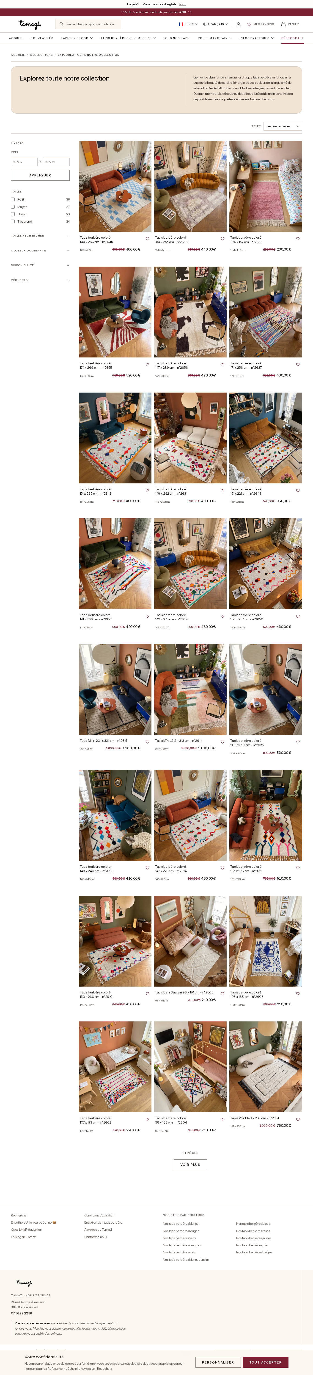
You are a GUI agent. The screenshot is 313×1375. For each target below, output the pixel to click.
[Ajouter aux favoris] (147, 239)
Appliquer (40, 175)
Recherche (19, 1215)
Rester (182, 4)
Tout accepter (265, 1362)
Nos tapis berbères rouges (181, 1231)
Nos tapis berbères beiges (254, 1252)
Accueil (16, 38)
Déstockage (292, 38)
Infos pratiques (254, 38)
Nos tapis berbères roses (253, 1231)
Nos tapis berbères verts (179, 1238)
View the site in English (159, 4)
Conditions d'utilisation (99, 1215)
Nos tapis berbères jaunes (253, 1238)
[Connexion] (238, 24)
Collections (41, 54)
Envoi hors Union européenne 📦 (33, 1222)
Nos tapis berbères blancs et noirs (186, 1260)
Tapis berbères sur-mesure (125, 38)
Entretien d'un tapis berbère (103, 1222)
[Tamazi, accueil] (30, 24)
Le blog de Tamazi (23, 1237)
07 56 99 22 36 (21, 1313)
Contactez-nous (95, 1237)
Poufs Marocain (213, 38)
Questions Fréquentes (26, 1229)
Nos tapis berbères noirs (179, 1252)
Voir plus (190, 1165)
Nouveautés (42, 38)
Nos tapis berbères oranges (181, 1245)
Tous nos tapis (177, 38)
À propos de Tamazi (98, 1229)
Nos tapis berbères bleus (253, 1224)
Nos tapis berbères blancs (180, 1224)
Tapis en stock (74, 38)
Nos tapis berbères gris (251, 1245)
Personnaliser (218, 1362)
